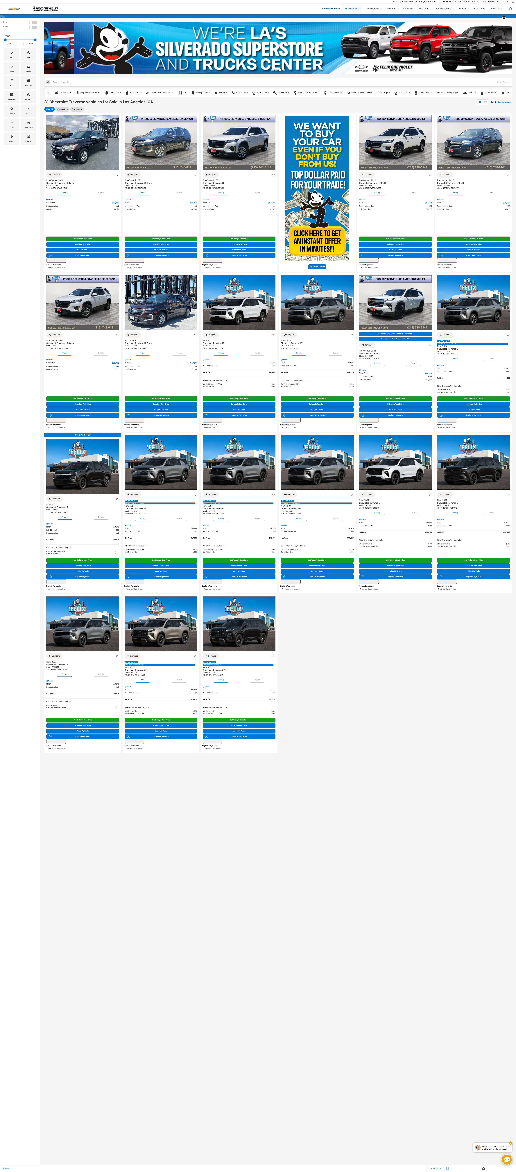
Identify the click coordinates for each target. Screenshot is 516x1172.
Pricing (64, 193)
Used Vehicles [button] (372, 9)
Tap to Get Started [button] (317, 267)
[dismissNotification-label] (510, 1143)
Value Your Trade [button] (82, 250)
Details (101, 193)
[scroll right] (507, 92)
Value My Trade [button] (239, 410)
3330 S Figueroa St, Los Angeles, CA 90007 (459, 2)
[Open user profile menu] (513, 1)
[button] (510, 8)
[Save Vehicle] (117, 175)
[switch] (20, 22)
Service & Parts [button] (444, 9)
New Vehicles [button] (352, 9)
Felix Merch (479, 9)
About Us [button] (494, 9)
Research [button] (391, 9)
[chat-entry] (506, 1159)
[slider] (5, 39)
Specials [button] (407, 9)
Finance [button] (462, 9)
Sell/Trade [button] (424, 9)
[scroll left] (48, 92)
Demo (5, 27)
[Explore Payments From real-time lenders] (56, 260)
